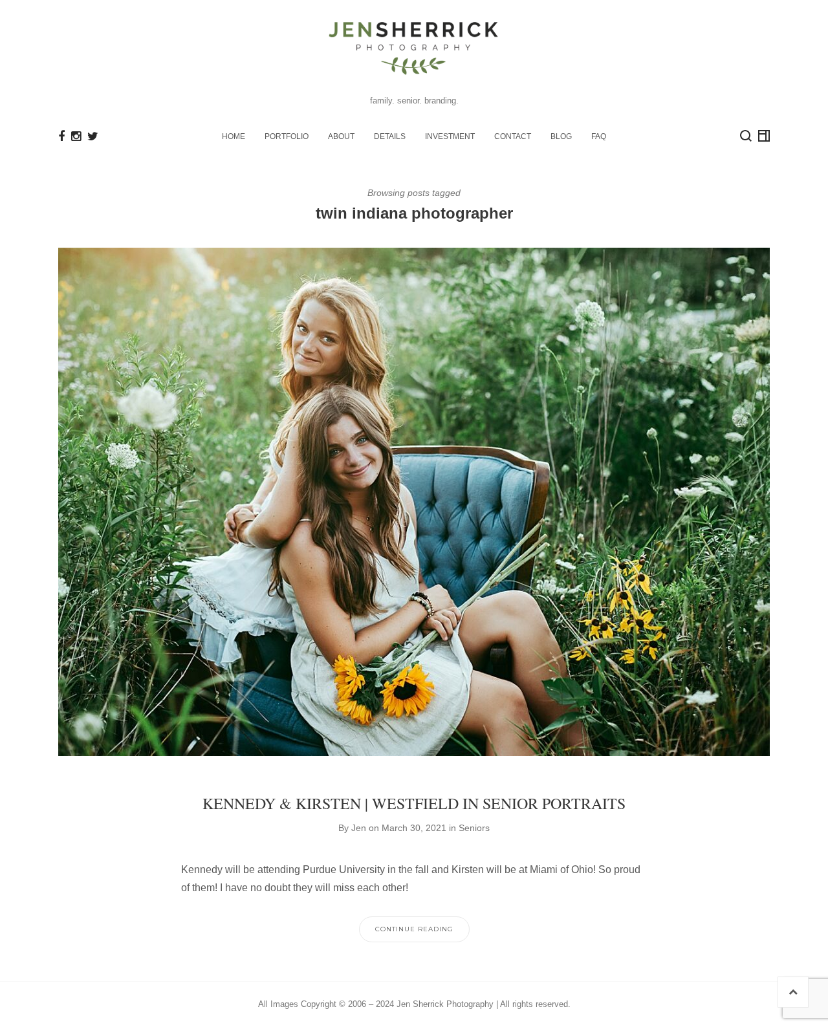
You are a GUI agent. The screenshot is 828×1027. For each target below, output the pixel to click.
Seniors (474, 828)
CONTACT (512, 136)
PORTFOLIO (287, 136)
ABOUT (341, 136)
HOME (233, 136)
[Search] (746, 136)
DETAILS (390, 136)
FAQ (598, 136)
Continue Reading (414, 929)
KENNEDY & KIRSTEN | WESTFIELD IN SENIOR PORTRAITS (414, 803)
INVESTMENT (450, 136)
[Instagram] (76, 136)
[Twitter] (92, 136)
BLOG (561, 136)
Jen (358, 828)
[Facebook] (61, 136)
